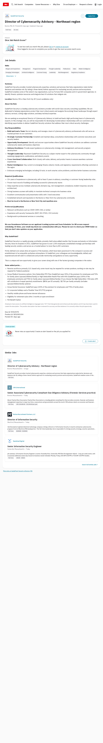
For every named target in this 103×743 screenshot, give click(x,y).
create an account (61, 47)
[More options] (83, 16)
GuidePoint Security (17, 16)
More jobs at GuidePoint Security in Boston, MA (17, 471)
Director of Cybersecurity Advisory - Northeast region (32, 366)
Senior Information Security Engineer (24, 446)
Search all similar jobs (89, 465)
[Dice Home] (5, 4)
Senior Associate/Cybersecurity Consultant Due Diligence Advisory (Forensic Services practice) (51, 392)
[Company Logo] (9, 361)
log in (51, 47)
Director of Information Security (22, 419)
